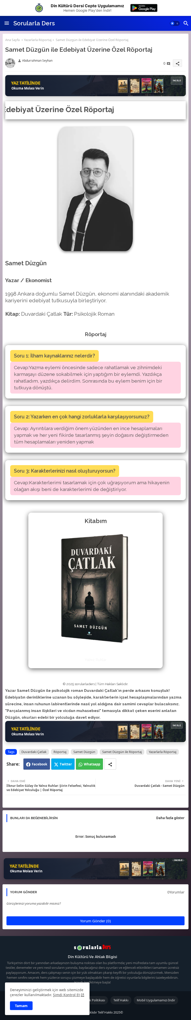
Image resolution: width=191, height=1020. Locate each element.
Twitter (66, 764)
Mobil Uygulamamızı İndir (156, 1000)
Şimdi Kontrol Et (66, 994)
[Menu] (6, 23)
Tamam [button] (21, 1005)
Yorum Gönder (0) (95, 920)
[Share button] (110, 764)
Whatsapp (92, 764)
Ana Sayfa (12, 40)
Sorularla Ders (34, 23)
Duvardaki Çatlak (34, 752)
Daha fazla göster (170, 818)
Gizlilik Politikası (93, 1000)
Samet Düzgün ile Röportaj (122, 752)
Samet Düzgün (84, 752)
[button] (175, 23)
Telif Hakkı (120, 1000)
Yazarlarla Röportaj (37, 40)
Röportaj (59, 752)
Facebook (39, 764)
